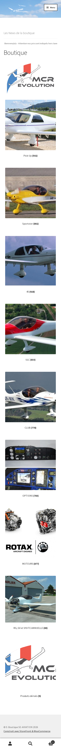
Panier (47, 741)
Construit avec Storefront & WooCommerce (27, 731)
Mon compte (10, 743)
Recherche (30, 743)
